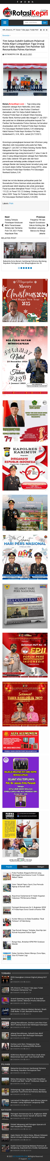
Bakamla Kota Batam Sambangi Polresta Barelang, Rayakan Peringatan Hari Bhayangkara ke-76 (25, 262)
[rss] (32, 2)
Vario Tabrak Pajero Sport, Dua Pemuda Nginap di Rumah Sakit (27, 885)
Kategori (41, 867)
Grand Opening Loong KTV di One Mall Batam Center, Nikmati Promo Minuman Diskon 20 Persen (28, 1000)
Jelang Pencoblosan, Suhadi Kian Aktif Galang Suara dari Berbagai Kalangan (27, 1034)
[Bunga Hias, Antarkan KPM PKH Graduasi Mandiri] (7, 945)
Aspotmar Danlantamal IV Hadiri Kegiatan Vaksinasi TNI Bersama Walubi (28, 897)
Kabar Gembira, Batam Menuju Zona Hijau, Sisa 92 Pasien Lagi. (29, 954)
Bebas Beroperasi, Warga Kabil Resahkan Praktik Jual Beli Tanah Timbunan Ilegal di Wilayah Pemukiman (29, 1081)
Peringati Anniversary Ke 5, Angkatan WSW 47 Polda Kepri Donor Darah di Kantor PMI (29, 908)
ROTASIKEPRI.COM (20, 1156)
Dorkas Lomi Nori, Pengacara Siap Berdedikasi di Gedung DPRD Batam (26, 1045)
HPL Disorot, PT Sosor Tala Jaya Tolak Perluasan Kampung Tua (27, 989)
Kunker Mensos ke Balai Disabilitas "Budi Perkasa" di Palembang (28, 920)
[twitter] (21, 2)
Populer (9, 867)
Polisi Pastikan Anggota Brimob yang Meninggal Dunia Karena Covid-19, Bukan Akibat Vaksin (28, 875)
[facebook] (17, 2)
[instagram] (25, 2)
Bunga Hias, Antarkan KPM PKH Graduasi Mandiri (28, 943)
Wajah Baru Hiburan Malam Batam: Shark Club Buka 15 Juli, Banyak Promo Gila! (28, 1010)
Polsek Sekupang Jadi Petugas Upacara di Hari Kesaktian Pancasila (28, 1125)
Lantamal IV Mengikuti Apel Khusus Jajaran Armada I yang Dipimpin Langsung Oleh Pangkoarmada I (29, 1102)
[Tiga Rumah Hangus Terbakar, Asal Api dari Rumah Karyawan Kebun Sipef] (7, 934)
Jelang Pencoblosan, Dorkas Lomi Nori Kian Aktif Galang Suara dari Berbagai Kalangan (29, 1023)
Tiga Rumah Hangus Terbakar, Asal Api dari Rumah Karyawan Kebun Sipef (29, 931)
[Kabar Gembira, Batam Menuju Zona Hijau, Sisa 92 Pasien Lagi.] (7, 956)
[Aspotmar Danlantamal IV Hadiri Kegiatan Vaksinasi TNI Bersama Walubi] (7, 899)
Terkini (25, 867)
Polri (11, 203)
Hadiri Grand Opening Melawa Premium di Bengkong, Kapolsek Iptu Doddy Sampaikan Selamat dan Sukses (29, 1148)
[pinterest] (28, 2)
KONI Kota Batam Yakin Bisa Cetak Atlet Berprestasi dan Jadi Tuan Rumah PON (28, 1056)
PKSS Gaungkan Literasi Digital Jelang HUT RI (29, 978)
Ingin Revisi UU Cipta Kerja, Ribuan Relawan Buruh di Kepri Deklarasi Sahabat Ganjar (29, 1136)
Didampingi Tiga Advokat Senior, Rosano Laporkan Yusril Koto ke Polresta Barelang (28, 1090)
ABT (29, 1159)
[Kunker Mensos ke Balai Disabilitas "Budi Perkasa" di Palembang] (7, 922)
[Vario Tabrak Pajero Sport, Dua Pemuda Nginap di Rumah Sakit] (7, 888)
